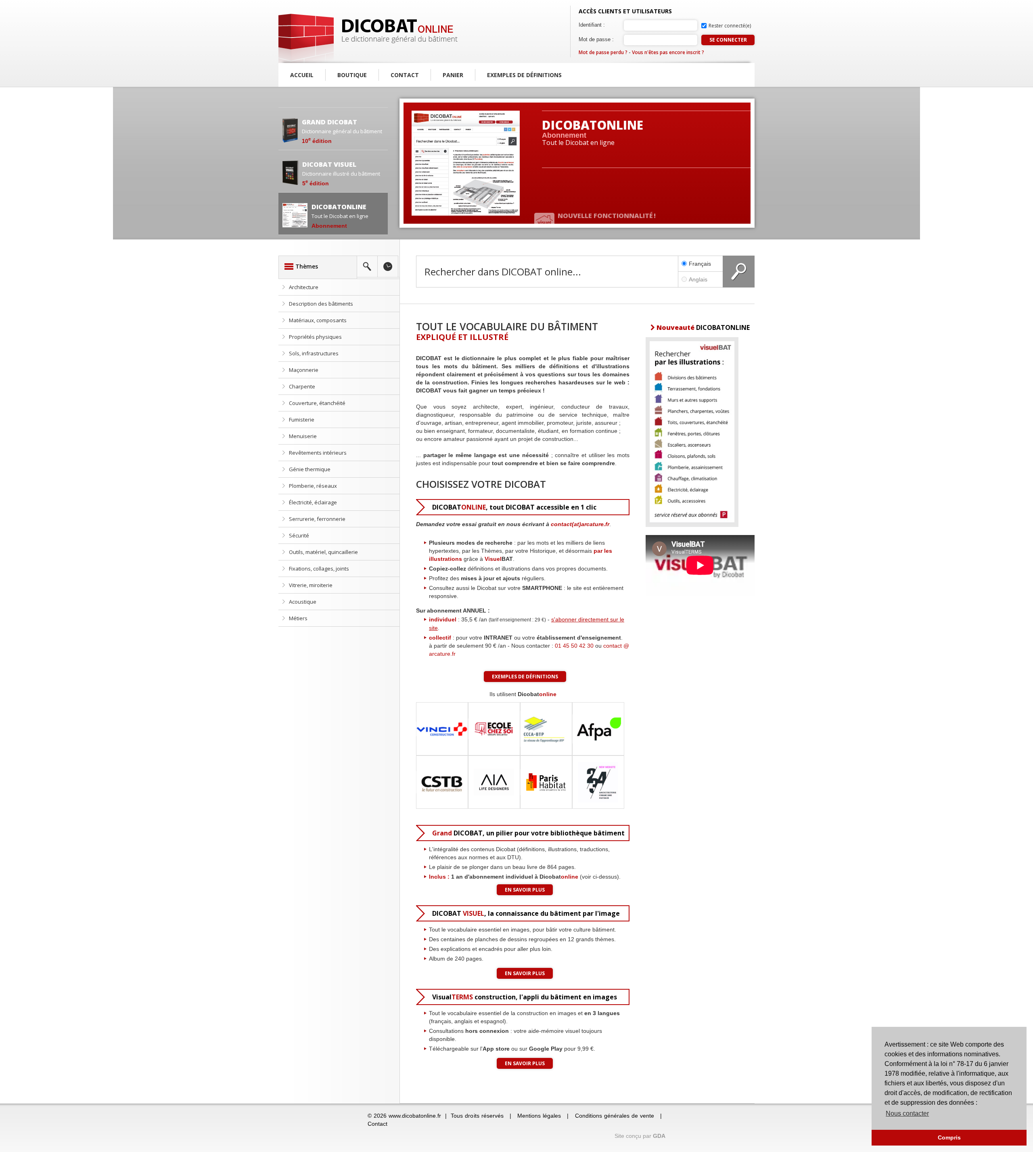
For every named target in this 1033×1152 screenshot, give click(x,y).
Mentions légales (539, 1115)
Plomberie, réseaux (313, 485)
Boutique (352, 75)
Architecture (303, 287)
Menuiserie (303, 436)
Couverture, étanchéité (317, 403)
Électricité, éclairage (313, 502)
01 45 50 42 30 (574, 645)
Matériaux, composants (318, 320)
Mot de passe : (596, 39)
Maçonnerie (303, 370)
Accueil (302, 75)
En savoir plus (525, 889)
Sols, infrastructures (314, 353)
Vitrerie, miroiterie (310, 585)
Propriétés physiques (315, 336)
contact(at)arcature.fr (580, 524)
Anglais (698, 279)
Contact (405, 75)
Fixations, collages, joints (319, 568)
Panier (453, 75)
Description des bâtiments (321, 303)
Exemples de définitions (524, 75)
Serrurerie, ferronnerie (317, 518)
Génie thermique (309, 469)
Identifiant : (592, 25)
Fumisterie (301, 419)
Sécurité (299, 535)
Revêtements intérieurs (318, 452)
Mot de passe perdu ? (603, 52)
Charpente (302, 386)
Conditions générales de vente (614, 1115)
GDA (659, 1136)
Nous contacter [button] (907, 1113)
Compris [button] (949, 1137)
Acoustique (302, 601)
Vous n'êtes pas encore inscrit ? (668, 52)
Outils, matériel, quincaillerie (323, 552)
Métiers (298, 618)
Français (700, 263)
